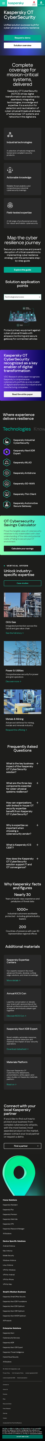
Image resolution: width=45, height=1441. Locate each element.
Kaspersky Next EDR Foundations (15, 1301)
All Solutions (7, 1233)
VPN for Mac (7, 1284)
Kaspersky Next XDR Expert (13, 1347)
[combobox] (22, 297)
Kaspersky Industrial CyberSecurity (24, 441)
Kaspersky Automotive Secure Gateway (25, 504)
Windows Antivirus (9, 1260)
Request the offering (15, 730)
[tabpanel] (22, 323)
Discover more (12, 681)
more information (36, 1433)
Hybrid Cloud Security (10, 1357)
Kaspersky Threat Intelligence (13, 1352)
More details (12, 980)
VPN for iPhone (8, 1279)
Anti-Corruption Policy (18, 1373)
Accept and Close (23, 1436)
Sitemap (5, 1413)
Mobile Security (8, 1255)
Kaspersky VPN (8, 1224)
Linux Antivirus (8, 1265)
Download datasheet (17, 1049)
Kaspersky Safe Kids (10, 1219)
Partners (5, 1394)
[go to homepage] (16, 3)
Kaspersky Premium (10, 1214)
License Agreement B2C (31, 1373)
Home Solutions (10, 1200)
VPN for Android (9, 1275)
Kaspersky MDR (8, 1343)
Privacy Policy (6, 1373)
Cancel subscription (22, 1377)
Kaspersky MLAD (22, 462)
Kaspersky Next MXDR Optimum (14, 1316)
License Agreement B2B (9, 1377)
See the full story (14, 633)
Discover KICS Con (15, 1016)
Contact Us (6, 1384)
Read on (11, 1084)
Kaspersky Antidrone (24, 473)
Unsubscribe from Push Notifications (12, 1423)
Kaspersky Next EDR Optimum (13, 1306)
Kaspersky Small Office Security (14, 1297)
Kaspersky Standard (10, 1205)
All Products (7, 1321)
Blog (4, 1399)
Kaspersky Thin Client (24, 494)
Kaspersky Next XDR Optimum (13, 1311)
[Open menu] (3, 3)
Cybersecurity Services (11, 1338)
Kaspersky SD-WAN (24, 483)
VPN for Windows (9, 1270)
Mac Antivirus (7, 1251)
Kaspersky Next (8, 1333)
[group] (22, 473)
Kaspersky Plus (8, 1210)
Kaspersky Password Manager (13, 1229)
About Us (5, 1389)
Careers (5, 1418)
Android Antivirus (9, 1246)
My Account (41, 4)
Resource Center (7, 1403)
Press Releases (7, 1408)
